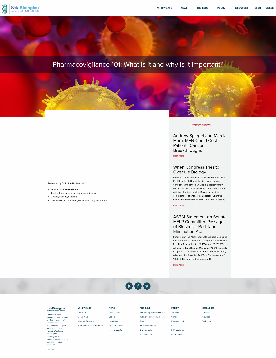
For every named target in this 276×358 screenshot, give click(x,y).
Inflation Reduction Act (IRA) (152, 317)
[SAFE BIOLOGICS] (20, 8)
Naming (143, 321)
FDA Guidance (177, 330)
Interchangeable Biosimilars (152, 312)
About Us (82, 312)
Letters (112, 317)
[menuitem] (164, 8)
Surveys (206, 312)
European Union (178, 321)
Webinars (206, 321)
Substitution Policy (148, 325)
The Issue (202, 8)
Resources (241, 8)
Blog (258, 8)
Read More (178, 155)
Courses (206, 317)
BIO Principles (146, 334)
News (184, 8)
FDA (173, 325)
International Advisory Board (90, 325)
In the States (177, 334)
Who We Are (164, 8)
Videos (270, 8)
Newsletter (114, 321)
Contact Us (51, 350)
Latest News (114, 312)
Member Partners (86, 321)
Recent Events (115, 330)
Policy (221, 8)
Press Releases (116, 325)
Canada (175, 317)
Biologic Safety (146, 330)
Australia (175, 312)
